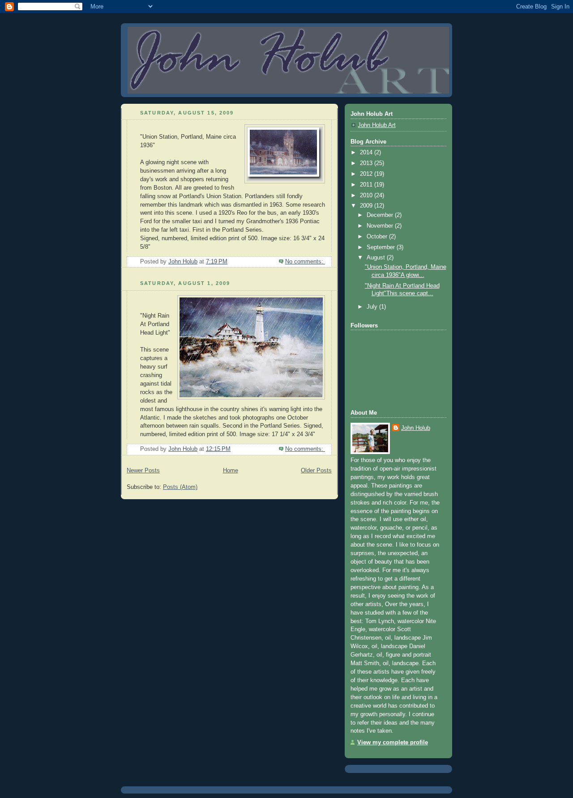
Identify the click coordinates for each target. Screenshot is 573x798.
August (377, 258)
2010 (367, 195)
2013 (367, 163)
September (382, 247)
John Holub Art (377, 125)
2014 (367, 152)
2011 (367, 185)
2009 (367, 206)
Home (230, 470)
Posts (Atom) (180, 487)
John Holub (415, 428)
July (373, 307)
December (381, 215)
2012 (367, 174)
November (381, 226)
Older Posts (316, 470)
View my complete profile (392, 742)
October (378, 236)
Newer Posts (143, 470)
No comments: (305, 262)
